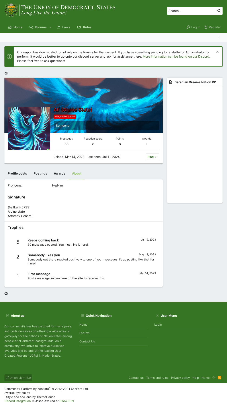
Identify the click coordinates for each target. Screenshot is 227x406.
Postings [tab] (40, 173)
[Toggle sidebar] (220, 37)
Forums (84, 333)
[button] (50, 27)
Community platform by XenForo (46, 388)
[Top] (214, 377)
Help (195, 377)
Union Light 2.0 (20, 377)
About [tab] (76, 173)
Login (158, 324)
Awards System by (42, 392)
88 (66, 144)
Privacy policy (180, 377)
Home (83, 324)
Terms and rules (157, 377)
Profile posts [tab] (17, 173)
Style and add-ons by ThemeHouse (30, 397)
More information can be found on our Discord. (176, 56)
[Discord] (221, 395)
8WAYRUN (67, 401)
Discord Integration (17, 401)
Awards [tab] (59, 173)
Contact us (87, 341)
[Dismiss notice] (217, 52)
